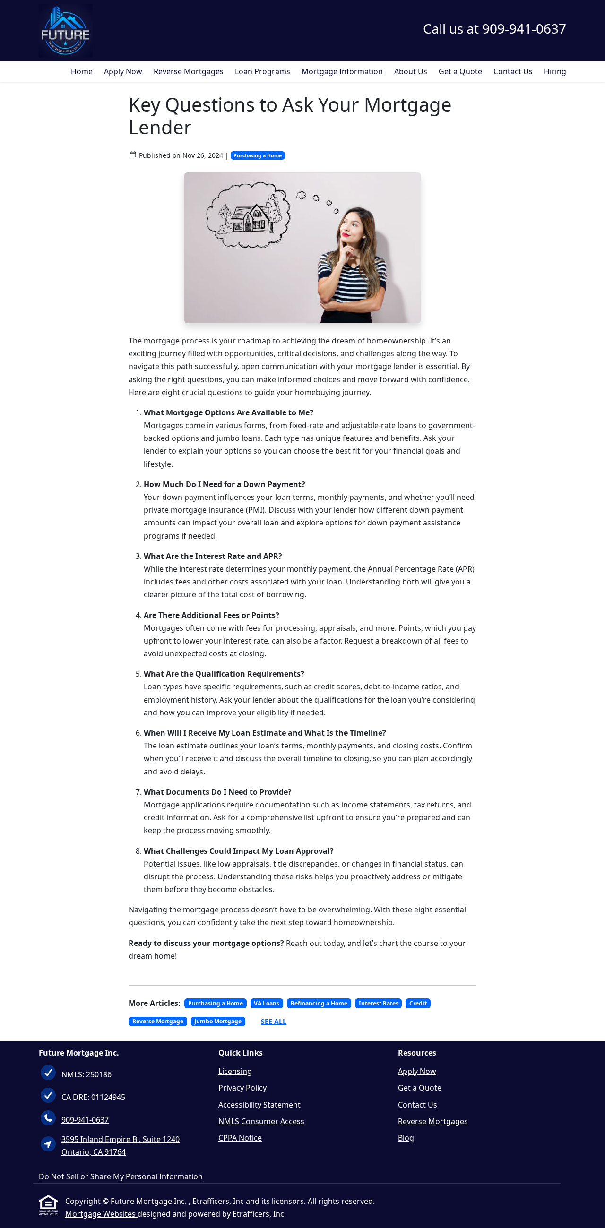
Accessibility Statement (259, 1104)
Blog (406, 1138)
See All (273, 1021)
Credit (418, 1003)
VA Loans (266, 1003)
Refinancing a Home (319, 1003)
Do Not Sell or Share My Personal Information (121, 1176)
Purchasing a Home (257, 155)
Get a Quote (460, 71)
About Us (410, 71)
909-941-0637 (85, 1120)
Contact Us (513, 71)
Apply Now (123, 71)
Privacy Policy (242, 1087)
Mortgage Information (342, 71)
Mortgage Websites (101, 1214)
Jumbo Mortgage (218, 1021)
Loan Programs (262, 71)
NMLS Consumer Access (261, 1121)
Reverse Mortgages (189, 71)
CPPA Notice (240, 1138)
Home (82, 71)
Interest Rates (378, 1003)
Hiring (555, 71)
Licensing (235, 1071)
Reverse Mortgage (157, 1021)
